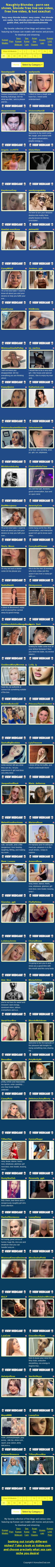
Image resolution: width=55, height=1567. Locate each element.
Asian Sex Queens (34, 41)
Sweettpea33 (8, 72)
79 (50, 51)
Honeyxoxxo (35, 585)
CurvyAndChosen (38, 546)
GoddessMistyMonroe (12, 664)
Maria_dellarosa (37, 783)
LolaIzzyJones (8, 941)
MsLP (4, 1297)
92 (35, 56)
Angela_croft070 (9, 150)
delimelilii (34, 229)
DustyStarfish (8, 1178)
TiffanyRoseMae (37, 1454)
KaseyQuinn (7, 387)
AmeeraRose (35, 861)
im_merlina (34, 348)
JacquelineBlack (9, 783)
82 (14, 56)
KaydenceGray (8, 190)
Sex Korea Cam (26, 41)
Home (16, 64)
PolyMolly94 (35, 1059)
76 (34, 51)
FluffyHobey (35, 902)
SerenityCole (35, 505)
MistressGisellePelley (12, 348)
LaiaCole (5, 1335)
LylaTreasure (35, 742)
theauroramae (8, 111)
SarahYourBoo (8, 1020)
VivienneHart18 (36, 111)
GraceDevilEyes (37, 1335)
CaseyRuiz (6, 1098)
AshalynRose (8, 1376)
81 (9, 56)
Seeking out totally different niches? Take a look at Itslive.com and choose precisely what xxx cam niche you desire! (27, 1547)
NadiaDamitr (7, 585)
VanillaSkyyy (35, 1376)
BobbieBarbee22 (9, 704)
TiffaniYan (6, 1139)
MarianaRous (35, 822)
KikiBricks (34, 309)
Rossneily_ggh (36, 1178)
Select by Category (31, 64)
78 (45, 51)
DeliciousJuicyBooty (39, 1098)
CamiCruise (7, 309)
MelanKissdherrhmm (12, 822)
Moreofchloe (35, 980)
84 (25, 56)
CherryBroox (35, 941)
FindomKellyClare (38, 466)
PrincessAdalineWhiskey (42, 1297)
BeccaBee (6, 1059)
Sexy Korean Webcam (18, 41)
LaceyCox (34, 1415)
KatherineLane (36, 387)
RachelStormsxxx (10, 1217)
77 (39, 51)
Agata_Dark (35, 624)
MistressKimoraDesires (13, 1257)
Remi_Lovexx (8, 861)
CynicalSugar (36, 1139)
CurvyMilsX (7, 268)
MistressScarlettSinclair (13, 427)
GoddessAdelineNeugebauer (16, 624)
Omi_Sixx (6, 980)
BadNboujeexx (8, 505)
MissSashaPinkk (37, 1257)
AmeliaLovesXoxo (10, 229)
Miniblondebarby (10, 466)
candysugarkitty (37, 190)
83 (20, 56)
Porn (11, 41)
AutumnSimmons (10, 1454)
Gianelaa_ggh (8, 902)
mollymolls (34, 72)
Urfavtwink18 (35, 427)
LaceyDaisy (35, 1217)
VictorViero (34, 150)
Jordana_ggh (36, 268)
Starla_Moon (7, 546)
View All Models (9, 51)
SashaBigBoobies (10, 742)
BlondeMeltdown (37, 1020)
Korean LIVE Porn (50, 41)
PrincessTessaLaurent (40, 704)
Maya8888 (6, 1415)
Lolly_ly (33, 664)
